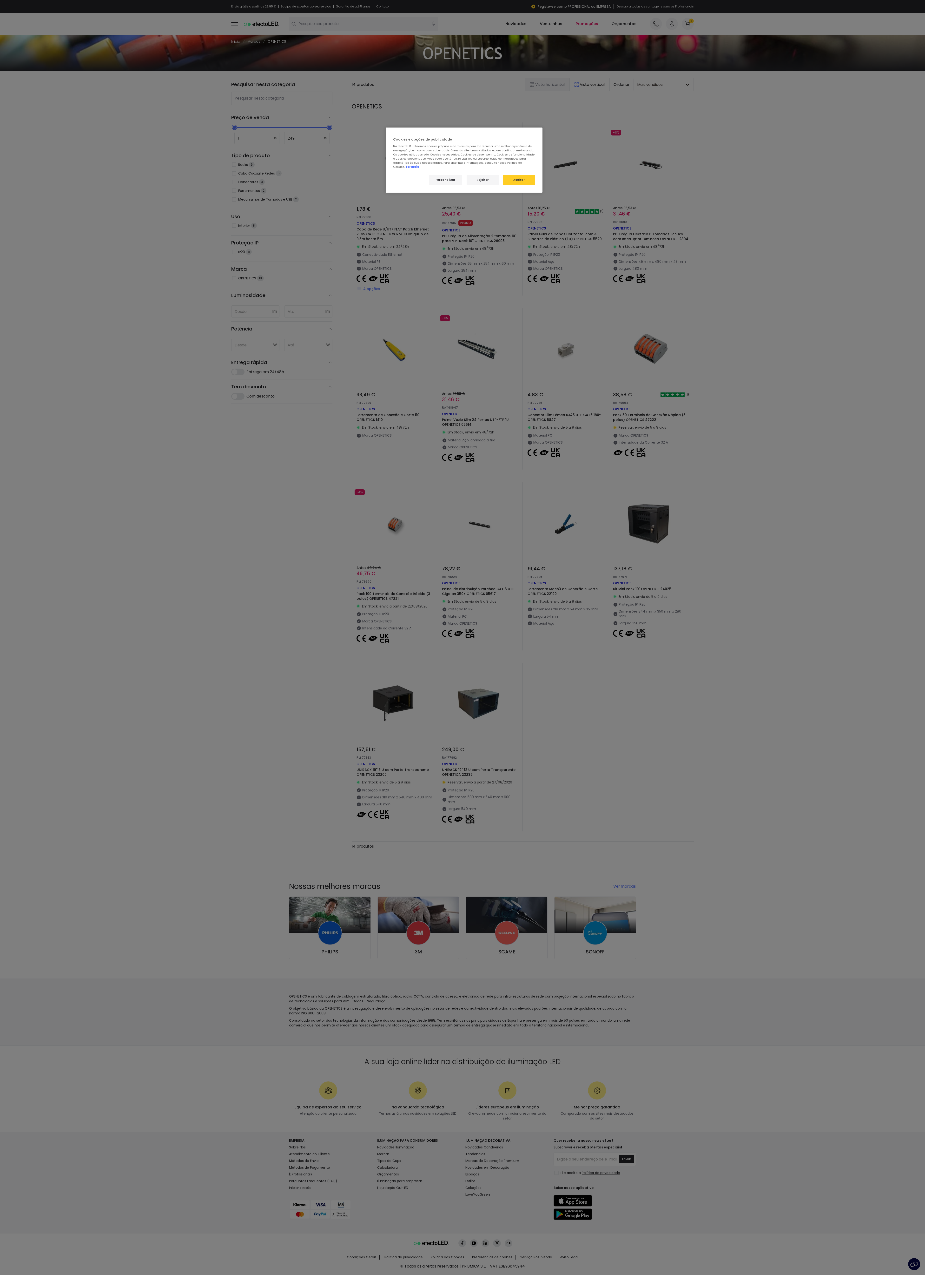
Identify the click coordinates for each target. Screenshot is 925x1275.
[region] (464, 160)
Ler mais (412, 167)
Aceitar (519, 180)
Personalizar (446, 180)
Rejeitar (482, 180)
